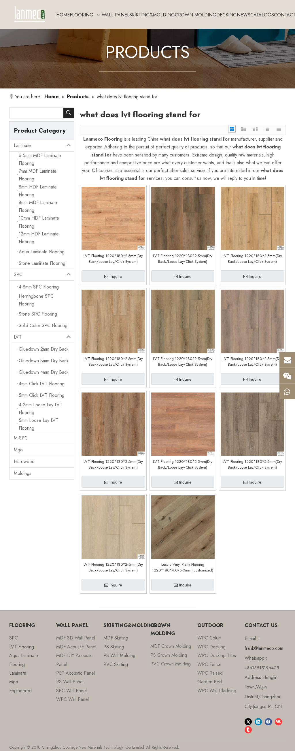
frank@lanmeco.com (264, 648)
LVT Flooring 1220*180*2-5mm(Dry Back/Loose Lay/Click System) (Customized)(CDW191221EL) (182, 361)
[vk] (278, 721)
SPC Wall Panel (71, 690)
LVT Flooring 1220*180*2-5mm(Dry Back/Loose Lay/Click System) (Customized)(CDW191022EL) (182, 464)
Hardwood (24, 461)
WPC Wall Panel (72, 699)
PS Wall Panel (70, 681)
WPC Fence (209, 664)
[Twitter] (248, 721)
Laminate (22, 145)
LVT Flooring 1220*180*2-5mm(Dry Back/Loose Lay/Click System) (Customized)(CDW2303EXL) (113, 567)
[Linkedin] (258, 721)
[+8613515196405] (287, 391)
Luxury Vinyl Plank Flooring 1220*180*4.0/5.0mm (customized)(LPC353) (182, 567)
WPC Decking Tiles (216, 655)
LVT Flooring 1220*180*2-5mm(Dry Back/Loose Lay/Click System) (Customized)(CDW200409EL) (182, 259)
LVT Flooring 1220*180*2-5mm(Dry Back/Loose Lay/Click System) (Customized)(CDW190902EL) (252, 464)
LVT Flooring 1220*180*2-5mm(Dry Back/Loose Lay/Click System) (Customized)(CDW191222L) (113, 361)
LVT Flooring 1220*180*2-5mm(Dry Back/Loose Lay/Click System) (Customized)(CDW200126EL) (252, 259)
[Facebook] (268, 721)
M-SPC (21, 438)
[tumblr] (248, 729)
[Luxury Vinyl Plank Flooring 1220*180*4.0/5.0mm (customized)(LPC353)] (183, 526)
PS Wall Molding (119, 655)
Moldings (22, 473)
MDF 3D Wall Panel (75, 638)
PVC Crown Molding (170, 664)
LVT (18, 337)
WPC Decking (211, 647)
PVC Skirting (115, 664)
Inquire (115, 276)
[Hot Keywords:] (68, 113)
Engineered (20, 690)
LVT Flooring (21, 647)
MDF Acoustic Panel (76, 647)
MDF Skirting (115, 638)
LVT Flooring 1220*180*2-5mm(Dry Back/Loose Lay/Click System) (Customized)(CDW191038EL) (113, 464)
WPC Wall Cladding (216, 690)
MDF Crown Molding (170, 646)
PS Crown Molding (168, 655)
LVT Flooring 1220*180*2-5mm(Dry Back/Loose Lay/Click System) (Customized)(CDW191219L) (252, 361)
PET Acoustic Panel (75, 673)
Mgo (18, 449)
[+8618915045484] (287, 375)
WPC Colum (209, 638)
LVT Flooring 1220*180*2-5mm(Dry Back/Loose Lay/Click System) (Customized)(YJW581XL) (113, 259)
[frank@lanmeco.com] (287, 359)
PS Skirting (113, 647)
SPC (18, 274)
